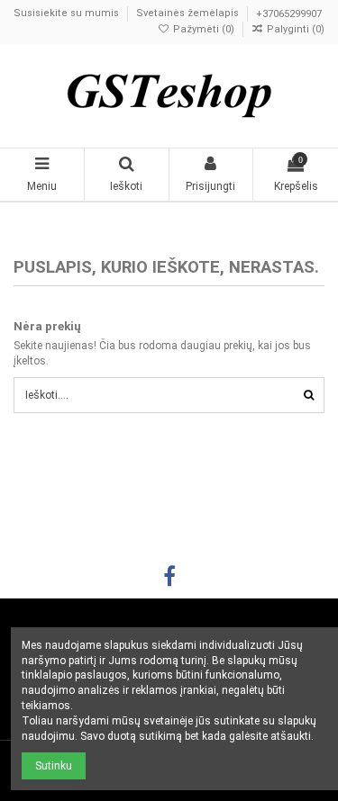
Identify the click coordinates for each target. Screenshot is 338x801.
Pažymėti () (203, 29)
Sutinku (53, 766)
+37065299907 (289, 14)
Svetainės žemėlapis (189, 14)
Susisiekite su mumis (68, 14)
